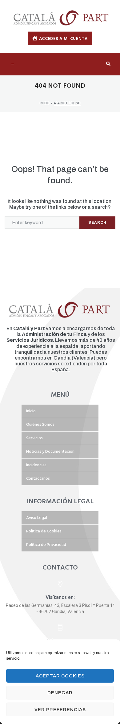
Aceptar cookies (60, 675)
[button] (60, 38)
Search (97, 222)
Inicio (44, 103)
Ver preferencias (60, 709)
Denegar (60, 692)
